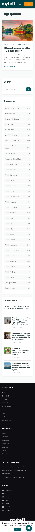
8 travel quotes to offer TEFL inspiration (17, 49)
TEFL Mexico (17, 240)
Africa (4, 450)
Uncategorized (17, 288)
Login (29, 4)
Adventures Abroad (24, 44)
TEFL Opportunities (17, 250)
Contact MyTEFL (18, 477)
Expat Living (17, 124)
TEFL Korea (17, 234)
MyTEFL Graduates (17, 140)
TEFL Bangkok (17, 170)
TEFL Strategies (17, 261)
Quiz (3, 417)
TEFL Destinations (17, 197)
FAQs (3, 392)
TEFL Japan (17, 223)
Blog (3, 413)
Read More (8, 67)
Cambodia (5, 440)
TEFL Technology (17, 272)
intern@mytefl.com (16, 474)
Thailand (5, 437)
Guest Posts (17, 130)
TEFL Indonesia (17, 207)
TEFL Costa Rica (17, 186)
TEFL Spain (17, 256)
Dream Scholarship (17, 119)
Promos (4, 410)
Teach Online (17, 154)
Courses (5, 399)
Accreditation (6, 406)
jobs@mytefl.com (20, 470)
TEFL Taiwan (17, 267)
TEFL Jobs (17, 229)
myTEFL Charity (17, 135)
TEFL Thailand (17, 277)
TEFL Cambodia (17, 175)
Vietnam (5, 447)
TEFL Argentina (17, 164)
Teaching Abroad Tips (17, 159)
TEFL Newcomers (17, 245)
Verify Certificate (7, 420)
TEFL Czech (17, 191)
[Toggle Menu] (19, 3)
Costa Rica (6, 454)
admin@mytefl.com (20, 467)
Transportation (17, 283)
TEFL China (17, 180)
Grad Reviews (6, 396)
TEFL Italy (17, 218)
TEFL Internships (17, 213)
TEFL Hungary (17, 202)
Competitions (17, 114)
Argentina (5, 443)
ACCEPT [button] (17, 529)
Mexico (4, 433)
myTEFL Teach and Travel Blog (17, 147)
